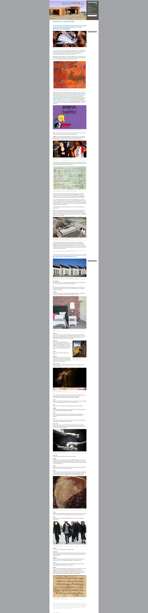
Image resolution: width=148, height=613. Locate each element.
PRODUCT (61, 607)
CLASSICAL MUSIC (63, 250)
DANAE (72, 604)
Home (89, 5)
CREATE (69, 604)
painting (83, 95)
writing (79, 95)
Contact (90, 12)
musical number (65, 98)
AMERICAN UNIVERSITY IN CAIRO (65, 603)
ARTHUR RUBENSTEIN (76, 603)
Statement (90, 7)
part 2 (75, 54)
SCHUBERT (79, 607)
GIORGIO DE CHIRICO (57, 605)
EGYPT (75, 604)
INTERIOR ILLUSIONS (82, 605)
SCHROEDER (74, 251)
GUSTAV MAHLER (70, 605)
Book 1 (89, 13)
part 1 (71, 54)
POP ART (54, 607)
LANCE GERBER (58, 606)
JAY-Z (83, 250)
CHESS (54, 604)
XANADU (71, 608)
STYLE (68, 608)
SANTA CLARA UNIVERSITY (72, 607)
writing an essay (64, 99)
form (81, 604)
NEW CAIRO (72, 606)
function (84, 604)
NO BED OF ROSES (68, 251)
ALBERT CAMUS (55, 603)
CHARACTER (83, 603)
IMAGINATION (75, 605)
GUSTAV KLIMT (64, 605)
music (54, 96)
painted (54, 101)
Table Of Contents (92, 9)
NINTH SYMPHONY (77, 606)
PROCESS (58, 607)
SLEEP (54, 608)
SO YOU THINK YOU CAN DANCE (61, 608)
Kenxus (64, 53)
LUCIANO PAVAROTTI (61, 251)
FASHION (78, 604)
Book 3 (96, 13)
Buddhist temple (56, 99)
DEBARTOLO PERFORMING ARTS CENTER (74, 250)
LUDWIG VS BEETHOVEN (65, 606)
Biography (90, 10)
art (71, 603)
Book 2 (92, 13)
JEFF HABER (55, 251)
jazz (82, 132)
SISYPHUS (83, 607)
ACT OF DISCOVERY (56, 250)
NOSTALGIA (84, 606)
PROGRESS (66, 607)
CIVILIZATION (58, 604)
